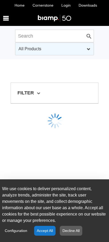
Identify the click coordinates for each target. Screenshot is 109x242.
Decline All (71, 231)
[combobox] (54, 49)
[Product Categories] (54, 13)
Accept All (45, 231)
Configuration (16, 231)
